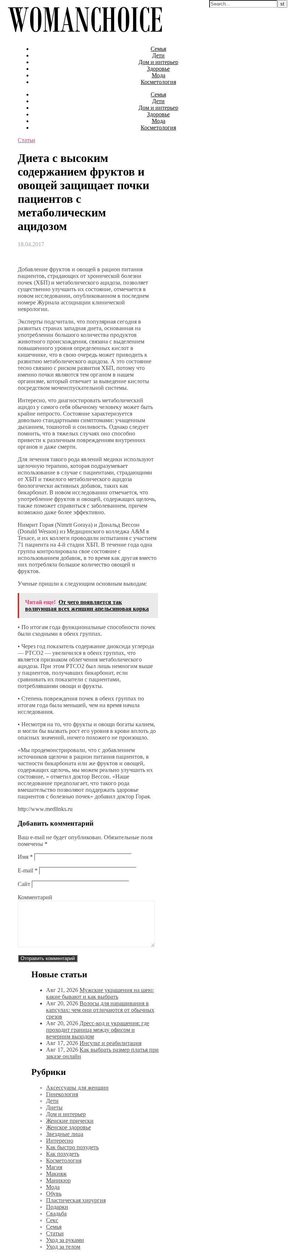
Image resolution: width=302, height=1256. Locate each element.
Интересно (59, 1140)
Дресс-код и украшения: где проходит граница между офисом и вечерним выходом (97, 1030)
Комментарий (35, 897)
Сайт (24, 884)
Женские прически (70, 1121)
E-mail (28, 870)
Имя (25, 857)
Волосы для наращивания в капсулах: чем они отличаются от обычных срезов (100, 1010)
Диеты (54, 1107)
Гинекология (62, 1094)
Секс (52, 1220)
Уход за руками (65, 1240)
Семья (158, 49)
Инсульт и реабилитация (110, 1043)
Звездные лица (64, 1134)
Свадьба (56, 1213)
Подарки (57, 1207)
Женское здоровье (68, 1127)
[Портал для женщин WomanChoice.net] (85, 36)
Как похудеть (62, 1154)
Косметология (158, 82)
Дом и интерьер (158, 62)
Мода (158, 75)
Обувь (54, 1193)
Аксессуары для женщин (77, 1087)
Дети (158, 55)
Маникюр (58, 1180)
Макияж (56, 1174)
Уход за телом (63, 1246)
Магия (54, 1167)
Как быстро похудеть (72, 1147)
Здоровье (158, 69)
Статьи (26, 140)
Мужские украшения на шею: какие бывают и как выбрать (100, 993)
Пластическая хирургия (76, 1200)
